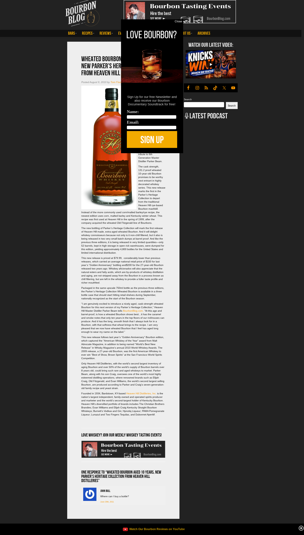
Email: (133, 122)
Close (178, 21)
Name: (133, 111)
